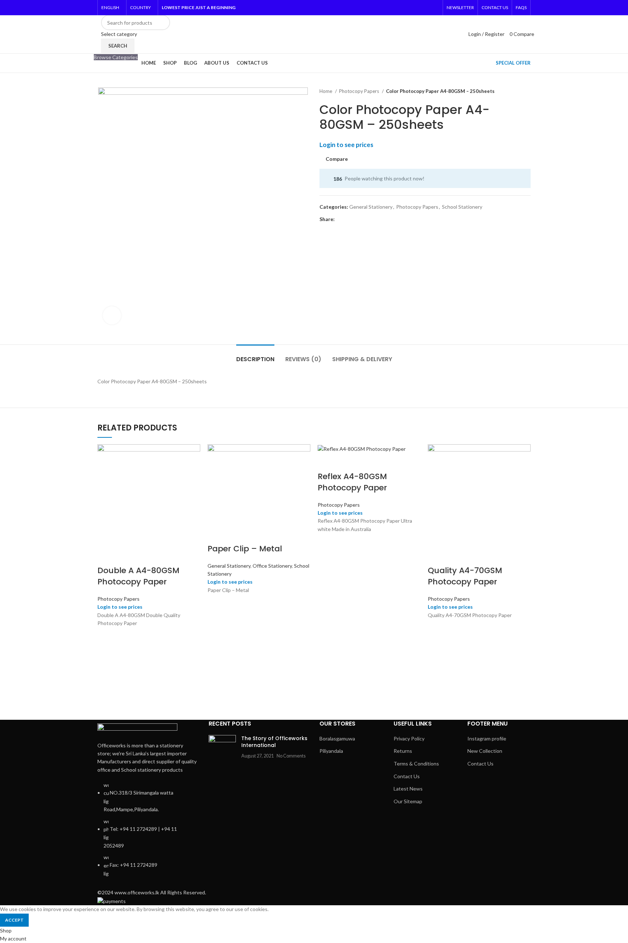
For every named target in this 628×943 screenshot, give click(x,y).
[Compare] (106, 556)
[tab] (255, 355)
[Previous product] (512, 91)
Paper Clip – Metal (245, 548)
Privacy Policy (409, 738)
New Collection (484, 751)
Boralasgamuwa (337, 738)
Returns (403, 751)
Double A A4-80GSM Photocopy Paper (138, 576)
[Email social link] (357, 219)
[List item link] (147, 833)
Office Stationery (272, 566)
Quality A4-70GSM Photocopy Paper (465, 576)
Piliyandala (331, 751)
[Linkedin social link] (374, 219)
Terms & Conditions (416, 763)
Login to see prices (346, 144)
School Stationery (462, 207)
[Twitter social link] (406, 7)
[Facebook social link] (396, 7)
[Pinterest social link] (434, 7)
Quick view (106, 645)
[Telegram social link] (391, 219)
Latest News (408, 788)
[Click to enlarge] (112, 315)
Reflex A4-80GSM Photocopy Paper (352, 482)
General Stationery (370, 207)
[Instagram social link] (415, 7)
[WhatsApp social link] (382, 219)
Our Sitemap (408, 801)
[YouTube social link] (425, 7)
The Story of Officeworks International (274, 742)
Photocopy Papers (359, 91)
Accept (14, 920)
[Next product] (527, 91)
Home (326, 91)
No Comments (291, 756)
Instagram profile (486, 738)
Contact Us (407, 776)
